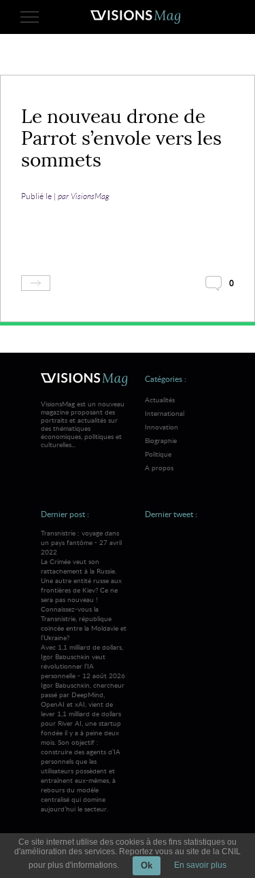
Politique (158, 454)
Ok (146, 865)
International (164, 413)
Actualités (160, 399)
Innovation (161, 427)
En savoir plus (200, 865)
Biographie (161, 440)
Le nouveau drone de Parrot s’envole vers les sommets (121, 138)
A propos (159, 467)
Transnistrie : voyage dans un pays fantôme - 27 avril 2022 (83, 585)
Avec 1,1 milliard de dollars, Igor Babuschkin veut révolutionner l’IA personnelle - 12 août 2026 (83, 727)
